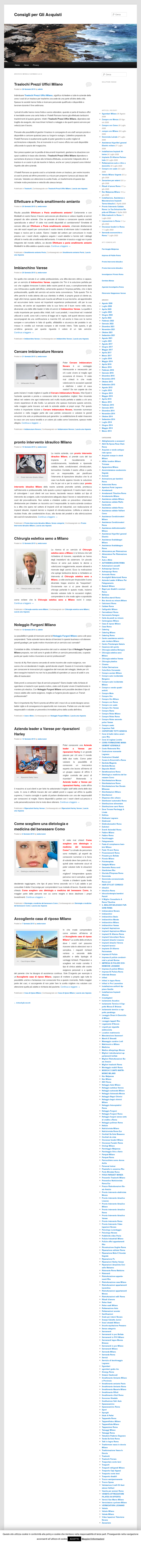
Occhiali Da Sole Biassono (113, 1134)
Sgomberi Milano (109, 113)
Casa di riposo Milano (32, 993)
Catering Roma (108, 635)
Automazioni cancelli (111, 565)
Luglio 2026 (107, 306)
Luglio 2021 (107, 341)
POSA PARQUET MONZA (112, 1174)
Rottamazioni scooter (111, 1311)
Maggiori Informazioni (93, 1538)
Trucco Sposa (108, 1482)
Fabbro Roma (107, 835)
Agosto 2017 (107, 344)
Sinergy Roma (108, 1372)
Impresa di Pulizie (109, 954)
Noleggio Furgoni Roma (112, 1113)
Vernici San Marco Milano (113, 1499)
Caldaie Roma (108, 606)
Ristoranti (106, 1273)
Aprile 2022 (106, 317)
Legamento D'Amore (110, 1024)
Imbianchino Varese (30, 267)
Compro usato (108, 725)
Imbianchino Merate (110, 919)
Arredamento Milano (110, 496)
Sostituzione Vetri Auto (112, 1401)
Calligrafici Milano (109, 609)
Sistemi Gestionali (110, 1375)
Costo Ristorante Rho (111, 748)
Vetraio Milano (108, 1511)
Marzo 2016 (107, 367)
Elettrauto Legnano (110, 818)
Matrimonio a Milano (111, 1044)
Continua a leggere (60, 246)
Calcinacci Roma (109, 603)
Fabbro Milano (108, 832)
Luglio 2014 (107, 422)
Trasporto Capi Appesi (111, 1470)
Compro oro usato (109, 168)
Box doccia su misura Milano (114, 600)
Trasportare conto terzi (111, 1461)
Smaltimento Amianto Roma (114, 1386)
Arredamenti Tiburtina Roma (114, 493)
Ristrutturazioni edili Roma (113, 1296)
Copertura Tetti (108, 728)
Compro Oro (107, 696)
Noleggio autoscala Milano (113, 1090)
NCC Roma (106, 1082)
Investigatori (107, 997)
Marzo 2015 (107, 402)
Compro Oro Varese (110, 707)
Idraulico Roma (108, 890)
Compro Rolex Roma (111, 716)
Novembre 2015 (108, 378)
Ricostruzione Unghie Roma (114, 1247)
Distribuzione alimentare (112, 803)
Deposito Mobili (108, 768)
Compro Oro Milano (110, 699)
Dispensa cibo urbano (111, 797)
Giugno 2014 (107, 425)
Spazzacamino (108, 1404)
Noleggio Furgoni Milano (35, 624)
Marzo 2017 (107, 355)
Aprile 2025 (106, 309)
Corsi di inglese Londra (112, 739)
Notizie (105, 1125)
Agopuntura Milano (110, 467)
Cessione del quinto (110, 647)
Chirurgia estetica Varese (112, 658)
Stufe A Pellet (107, 1415)
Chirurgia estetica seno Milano (36, 609)
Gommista (106, 876)
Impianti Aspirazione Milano (114, 931)
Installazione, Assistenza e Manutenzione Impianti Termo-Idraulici (113, 200)
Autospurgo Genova (110, 568)
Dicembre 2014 (108, 410)
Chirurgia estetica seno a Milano (41, 538)
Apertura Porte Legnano (112, 487)
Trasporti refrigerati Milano (113, 1467)
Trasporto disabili (109, 1476)
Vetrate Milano (108, 1514)
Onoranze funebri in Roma (113, 226)
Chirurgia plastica (109, 661)
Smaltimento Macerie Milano (114, 1389)
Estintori (105, 826)
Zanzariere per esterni (111, 180)
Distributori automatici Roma (114, 800)
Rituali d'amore (108, 1299)
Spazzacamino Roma (111, 1406)
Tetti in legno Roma (110, 1441)
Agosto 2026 (107, 303)
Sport (104, 1409)
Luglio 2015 (107, 390)
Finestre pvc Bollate (110, 855)
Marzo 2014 (107, 431)
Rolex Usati (107, 1302)
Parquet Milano (108, 1154)
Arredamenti (107, 490)
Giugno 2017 (107, 346)
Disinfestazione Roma (111, 783)
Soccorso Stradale (110, 1398)
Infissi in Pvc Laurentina (112, 983)
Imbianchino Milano (110, 922)
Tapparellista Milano (110, 1424)
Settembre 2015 (108, 384)
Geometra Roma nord (111, 867)
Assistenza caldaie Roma (112, 507)
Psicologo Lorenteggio (111, 1229)
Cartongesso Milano (110, 620)
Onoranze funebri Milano (112, 1140)
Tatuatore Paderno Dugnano (114, 1435)
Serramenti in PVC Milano (113, 1337)
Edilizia (105, 815)
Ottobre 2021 (107, 332)
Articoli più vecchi (22, 1003)
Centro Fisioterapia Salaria (113, 644)
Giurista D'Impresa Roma (112, 873)
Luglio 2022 (107, 312)
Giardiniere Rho (108, 870)
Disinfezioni (107, 795)
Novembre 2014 (108, 413)
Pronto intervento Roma (112, 1221)
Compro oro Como (110, 125)
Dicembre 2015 (108, 375)
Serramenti (106, 1331)
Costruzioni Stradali (110, 757)
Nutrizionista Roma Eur (112, 1131)
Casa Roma (107, 626)
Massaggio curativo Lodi (112, 1041)
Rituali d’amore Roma (111, 186)
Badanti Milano (108, 586)
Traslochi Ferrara (109, 1459)
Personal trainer (109, 1166)
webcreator (42, 206)
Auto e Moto (29, 715)
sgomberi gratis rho (110, 1369)
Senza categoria (57, 523)
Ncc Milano (106, 1079)
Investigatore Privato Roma (112, 274)
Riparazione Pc (108, 1259)
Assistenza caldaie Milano (113, 499)
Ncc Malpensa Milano (111, 192)
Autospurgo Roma (109, 571)
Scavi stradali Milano (111, 1322)
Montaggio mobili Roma (112, 1067)
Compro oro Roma (110, 702)
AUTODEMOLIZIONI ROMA (113, 563)
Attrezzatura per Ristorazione (114, 551)
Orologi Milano (108, 1145)
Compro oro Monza (110, 119)
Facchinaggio (107, 838)
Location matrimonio (111, 1032)
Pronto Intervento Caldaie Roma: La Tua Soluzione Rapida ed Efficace (114, 209)
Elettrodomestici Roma (111, 824)
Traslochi (28, 188)
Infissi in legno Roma (111, 980)
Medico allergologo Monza (113, 1050)
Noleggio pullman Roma (112, 1122)
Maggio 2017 (107, 349)
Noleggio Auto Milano (111, 1084)
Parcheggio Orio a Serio (112, 1151)
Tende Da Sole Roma (111, 1438)
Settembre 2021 (108, 335)
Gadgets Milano (108, 864)
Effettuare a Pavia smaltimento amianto (47, 201)
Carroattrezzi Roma (110, 612)
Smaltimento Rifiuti (110, 1392)
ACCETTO (74, 1539)
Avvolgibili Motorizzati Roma (114, 577)
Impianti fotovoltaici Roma (113, 937)
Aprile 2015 (106, 399)
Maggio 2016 (107, 361)
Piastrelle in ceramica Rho (113, 1169)
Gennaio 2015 (107, 407)
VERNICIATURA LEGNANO (113, 1505)
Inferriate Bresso (109, 974)
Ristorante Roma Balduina (113, 1270)
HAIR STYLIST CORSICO (112, 884)
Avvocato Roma (108, 574)
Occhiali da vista (109, 1137)
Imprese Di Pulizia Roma (112, 971)
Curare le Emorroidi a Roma (114, 760)
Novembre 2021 (108, 329)
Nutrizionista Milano (110, 1128)
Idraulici (105, 887)
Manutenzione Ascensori (112, 1035)
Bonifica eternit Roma (111, 597)
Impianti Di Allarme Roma (113, 934)
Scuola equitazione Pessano (114, 1325)
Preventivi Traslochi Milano (113, 1177)
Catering (105, 629)
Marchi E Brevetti (109, 1038)
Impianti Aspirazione (111, 928)
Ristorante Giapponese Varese (114, 293)
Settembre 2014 (108, 419)
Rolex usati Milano (110, 1305)
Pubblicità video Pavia (111, 1235)
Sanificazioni (107, 1314)
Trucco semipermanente (112, 1479)
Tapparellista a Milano (111, 1421)
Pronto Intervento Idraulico (112, 261)
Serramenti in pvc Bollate (113, 1334)
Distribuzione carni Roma (113, 806)
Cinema (105, 664)
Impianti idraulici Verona (112, 942)
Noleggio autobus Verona (113, 1087)
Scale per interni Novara (112, 1317)
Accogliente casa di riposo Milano (42, 918)
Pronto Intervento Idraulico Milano (37, 523)
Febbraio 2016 (108, 370)
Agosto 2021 (107, 338)
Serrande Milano (109, 1351)
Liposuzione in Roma (111, 221)
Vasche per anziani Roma (113, 1491)
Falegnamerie (107, 841)
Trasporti (105, 1464)
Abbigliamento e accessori (113, 441)
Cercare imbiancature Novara (38, 351)
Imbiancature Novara (32, 429)
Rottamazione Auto (110, 1308)
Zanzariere (106, 1522)
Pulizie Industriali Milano (112, 1238)
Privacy (36, 65)
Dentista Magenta (109, 763)
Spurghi (105, 1412)
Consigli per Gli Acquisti (38, 14)
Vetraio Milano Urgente (111, 174)
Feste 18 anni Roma (110, 850)
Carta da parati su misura (112, 618)
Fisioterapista (107, 861)
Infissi (104, 977)
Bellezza (105, 594)
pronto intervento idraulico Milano (43, 442)
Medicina (106, 1047)
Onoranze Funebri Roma (112, 1143)
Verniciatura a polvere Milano (114, 1502)
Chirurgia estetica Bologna (113, 649)
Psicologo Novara (109, 1232)
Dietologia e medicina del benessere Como (41, 903)
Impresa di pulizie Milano (113, 968)
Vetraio (105, 1508)
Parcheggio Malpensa (111, 1148)
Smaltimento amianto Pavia (35, 252)
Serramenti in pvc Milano (112, 1345)
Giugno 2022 (107, 315)
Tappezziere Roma (110, 1427)
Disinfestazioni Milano (111, 792)
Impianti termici (108, 945)
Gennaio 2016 (107, 373)
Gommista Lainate (109, 137)
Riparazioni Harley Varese (34, 808)
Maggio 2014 (107, 428)
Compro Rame (108, 710)
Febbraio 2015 (108, 404)
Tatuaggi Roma (108, 1433)
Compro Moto (108, 693)
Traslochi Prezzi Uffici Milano (38, 84)
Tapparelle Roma (109, 1418)
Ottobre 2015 (107, 381)
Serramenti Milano (110, 1348)
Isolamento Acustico (110, 1000)
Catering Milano (108, 632)
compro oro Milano (110, 131)
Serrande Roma (108, 1354)
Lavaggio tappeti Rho (111, 1021)
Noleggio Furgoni (109, 1111)
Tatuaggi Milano (109, 1430)
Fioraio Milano (108, 858)
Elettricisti (106, 821)
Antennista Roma (109, 484)
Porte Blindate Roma (111, 1172)
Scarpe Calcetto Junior (111, 1319)
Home (17, 65)
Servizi (105, 1357)
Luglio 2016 (107, 358)
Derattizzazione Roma (111, 771)
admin (40, 89)
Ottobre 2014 (107, 416)
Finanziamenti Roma (111, 852)
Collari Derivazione (110, 667)
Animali (105, 475)
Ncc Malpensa (108, 1076)
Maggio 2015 (107, 396)
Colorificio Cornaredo (111, 670)
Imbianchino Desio (110, 916)
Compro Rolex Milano (111, 713)
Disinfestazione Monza (111, 780)
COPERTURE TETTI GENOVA (114, 731)
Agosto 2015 (107, 387)
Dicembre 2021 (108, 326)
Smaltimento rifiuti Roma (112, 1395)
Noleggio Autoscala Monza (113, 1093)
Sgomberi (106, 1366)
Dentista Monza (108, 765)
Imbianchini (107, 913)
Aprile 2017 (106, 352)
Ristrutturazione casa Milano (114, 1282)
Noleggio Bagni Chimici (112, 1096)
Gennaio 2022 (107, 323)
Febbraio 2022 (108, 320)
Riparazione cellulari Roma (113, 1250)
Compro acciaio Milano (112, 673)
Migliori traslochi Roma (112, 1064)
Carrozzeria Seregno (110, 615)
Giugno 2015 (107, 393)
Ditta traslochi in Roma (111, 215)
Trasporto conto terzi (111, 1473)
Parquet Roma (108, 1157)
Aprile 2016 (106, 364)
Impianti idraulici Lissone (113, 940)
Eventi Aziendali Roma (111, 829)
